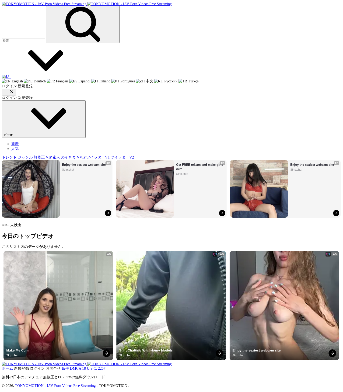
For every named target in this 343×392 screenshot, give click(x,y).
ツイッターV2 (122, 157)
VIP (49, 157)
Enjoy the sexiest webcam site (84, 164)
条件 (65, 368)
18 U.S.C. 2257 (93, 368)
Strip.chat (68, 169)
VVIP (81, 157)
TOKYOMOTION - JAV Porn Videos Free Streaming (55, 386)
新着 (15, 144)
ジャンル (26, 157)
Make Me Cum (17, 350)
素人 (56, 157)
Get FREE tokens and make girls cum (200, 167)
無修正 (39, 157)
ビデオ (9, 135)
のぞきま (68, 157)
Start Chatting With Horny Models (146, 350)
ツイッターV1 (98, 157)
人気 (15, 149)
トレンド (9, 157)
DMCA (75, 368)
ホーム (7, 368)
